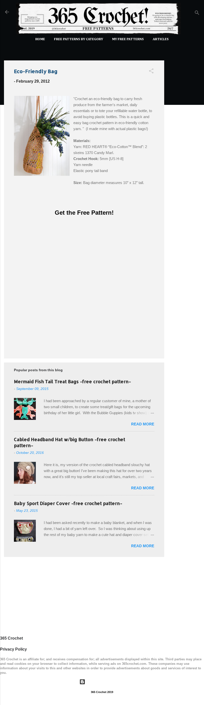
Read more (142, 424)
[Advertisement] (184, 131)
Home (40, 39)
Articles (161, 39)
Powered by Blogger (105, 682)
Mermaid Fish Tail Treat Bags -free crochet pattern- (72, 381)
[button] (151, 72)
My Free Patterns (128, 39)
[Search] (197, 13)
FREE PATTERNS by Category (78, 39)
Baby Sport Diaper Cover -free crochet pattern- (68, 503)
